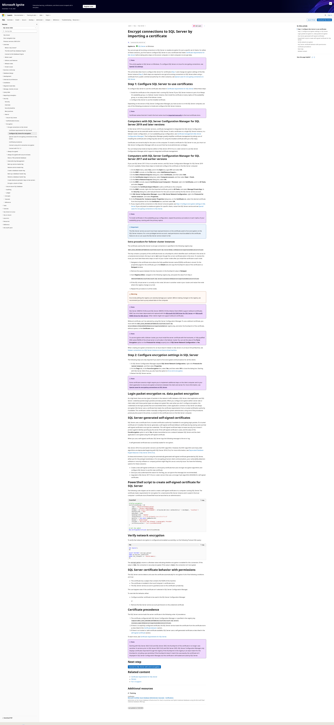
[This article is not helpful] (314, 57)
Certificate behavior (150, 628)
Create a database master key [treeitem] (16, 170)
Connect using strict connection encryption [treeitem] (21, 145)
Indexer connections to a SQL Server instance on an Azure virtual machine (152, 350)
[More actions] (204, 26)
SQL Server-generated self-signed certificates (311, 36)
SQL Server (141, 26)
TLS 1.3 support (136, 682)
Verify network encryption (305, 42)
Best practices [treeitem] (9, 111)
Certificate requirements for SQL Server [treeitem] (20, 130)
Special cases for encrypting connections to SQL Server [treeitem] (23, 138)
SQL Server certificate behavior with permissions (312, 44)
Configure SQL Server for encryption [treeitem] (20, 133)
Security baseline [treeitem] (10, 108)
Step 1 (174, 72)
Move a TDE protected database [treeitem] (17, 158)
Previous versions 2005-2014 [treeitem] (11, 41)
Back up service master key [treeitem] (15, 164)
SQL (135, 26)
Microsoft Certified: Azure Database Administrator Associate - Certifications (150, 698)
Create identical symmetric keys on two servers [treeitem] (21, 180)
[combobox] (19, 27)
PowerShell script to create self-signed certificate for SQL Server (314, 39)
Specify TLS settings (136, 67)
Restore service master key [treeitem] (15, 167)
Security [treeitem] (7, 102)
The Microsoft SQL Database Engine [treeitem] (15, 51)
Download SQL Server (324, 20)
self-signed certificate (138, 633)
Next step (300, 49)
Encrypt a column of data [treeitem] (15, 183)
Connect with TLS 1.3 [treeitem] (15, 148)
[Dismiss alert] (330, 3)
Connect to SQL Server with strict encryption (144, 667)
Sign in (330, 15)
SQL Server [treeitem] (6, 35)
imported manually (175, 115)
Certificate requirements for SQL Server (180, 89)
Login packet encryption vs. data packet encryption (312, 34)
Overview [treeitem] (7, 105)
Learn (130, 26)
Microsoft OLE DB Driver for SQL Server (179, 313)
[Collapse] (36, 24)
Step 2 (141, 74)
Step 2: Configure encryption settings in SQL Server (313, 31)
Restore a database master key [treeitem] (17, 177)
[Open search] (325, 15)
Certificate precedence (304, 47)
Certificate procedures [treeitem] (15, 142)
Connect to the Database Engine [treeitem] (14, 54)
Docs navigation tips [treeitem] (9, 38)
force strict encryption (175, 371)
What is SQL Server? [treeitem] (10, 48)
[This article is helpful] (312, 57)
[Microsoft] (3, 15)
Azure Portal (311, 20)
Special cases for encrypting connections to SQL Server (148, 387)
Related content (302, 51)
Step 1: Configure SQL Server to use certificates (312, 29)
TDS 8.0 (133, 679)
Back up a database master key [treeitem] (17, 174)
